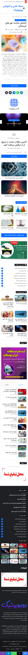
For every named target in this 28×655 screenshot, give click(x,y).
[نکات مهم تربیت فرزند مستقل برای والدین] (22, 441)
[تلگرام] (14, 92)
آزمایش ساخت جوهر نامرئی (7, 228)
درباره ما (7, 649)
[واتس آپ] (17, 92)
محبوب (7, 385)
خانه (24, 16)
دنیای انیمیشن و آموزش (20, 283)
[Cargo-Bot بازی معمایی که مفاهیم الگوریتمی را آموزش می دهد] (22, 392)
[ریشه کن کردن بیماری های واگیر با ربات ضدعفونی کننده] (5, 561)
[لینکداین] (21, 92)
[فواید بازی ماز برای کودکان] (22, 455)
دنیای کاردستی (22, 271)
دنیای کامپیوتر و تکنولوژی (20, 276)
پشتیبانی (12, 649)
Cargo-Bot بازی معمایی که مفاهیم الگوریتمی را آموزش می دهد (10, 391)
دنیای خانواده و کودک (21, 281)
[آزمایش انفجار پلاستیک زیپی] (7, 208)
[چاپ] (6, 92)
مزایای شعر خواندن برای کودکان (8, 334)
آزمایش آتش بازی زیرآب (21, 228)
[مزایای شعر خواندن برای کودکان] (7, 328)
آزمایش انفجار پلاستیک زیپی (8, 214)
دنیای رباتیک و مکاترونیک (20, 278)
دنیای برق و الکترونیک (20, 273)
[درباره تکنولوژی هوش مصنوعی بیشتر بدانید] (21, 328)
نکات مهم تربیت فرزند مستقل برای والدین (10, 439)
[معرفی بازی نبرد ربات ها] (21, 298)
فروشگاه (17, 649)
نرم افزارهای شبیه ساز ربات (11, 445)
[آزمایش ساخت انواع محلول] (21, 208)
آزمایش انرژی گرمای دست (8, 124)
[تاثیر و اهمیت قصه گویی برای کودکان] (7, 314)
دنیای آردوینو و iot (21, 286)
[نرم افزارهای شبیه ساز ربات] (22, 448)
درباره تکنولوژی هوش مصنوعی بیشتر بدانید (22, 334)
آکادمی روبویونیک (20, 29)
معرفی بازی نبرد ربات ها (21, 303)
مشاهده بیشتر (14, 86)
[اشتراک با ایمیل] (10, 92)
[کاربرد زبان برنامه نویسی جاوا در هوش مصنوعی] (14, 561)
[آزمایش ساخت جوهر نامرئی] (7, 222)
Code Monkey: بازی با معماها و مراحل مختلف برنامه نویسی (8, 304)
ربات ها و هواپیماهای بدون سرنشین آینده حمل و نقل (12, 1)
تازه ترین (21, 385)
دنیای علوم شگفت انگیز (17, 16)
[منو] (23, 9)
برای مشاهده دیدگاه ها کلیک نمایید (14, 235)
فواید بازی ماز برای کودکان (11, 452)
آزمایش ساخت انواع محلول (21, 214)
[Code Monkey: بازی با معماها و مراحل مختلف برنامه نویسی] (7, 298)
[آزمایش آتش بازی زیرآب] (21, 222)
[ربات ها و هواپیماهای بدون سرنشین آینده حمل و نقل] (21, 314)
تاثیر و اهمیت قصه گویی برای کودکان (7, 320)
